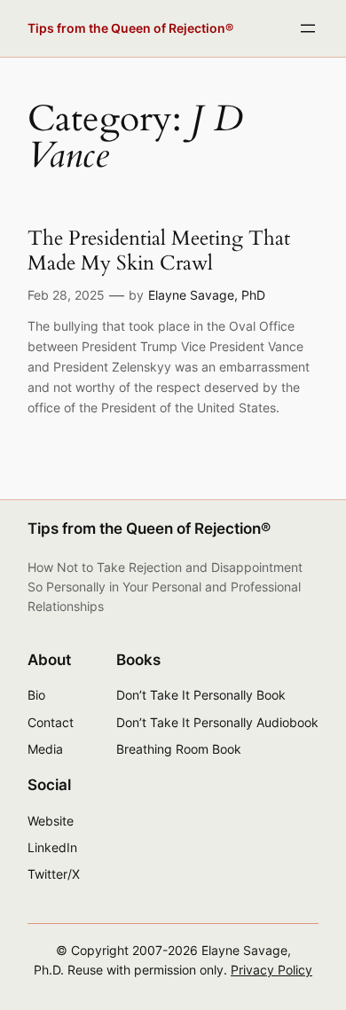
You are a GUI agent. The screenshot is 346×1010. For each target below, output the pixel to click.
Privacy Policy (271, 969)
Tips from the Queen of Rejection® (130, 27)
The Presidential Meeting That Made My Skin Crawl (159, 250)
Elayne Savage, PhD (206, 294)
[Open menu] (307, 28)
